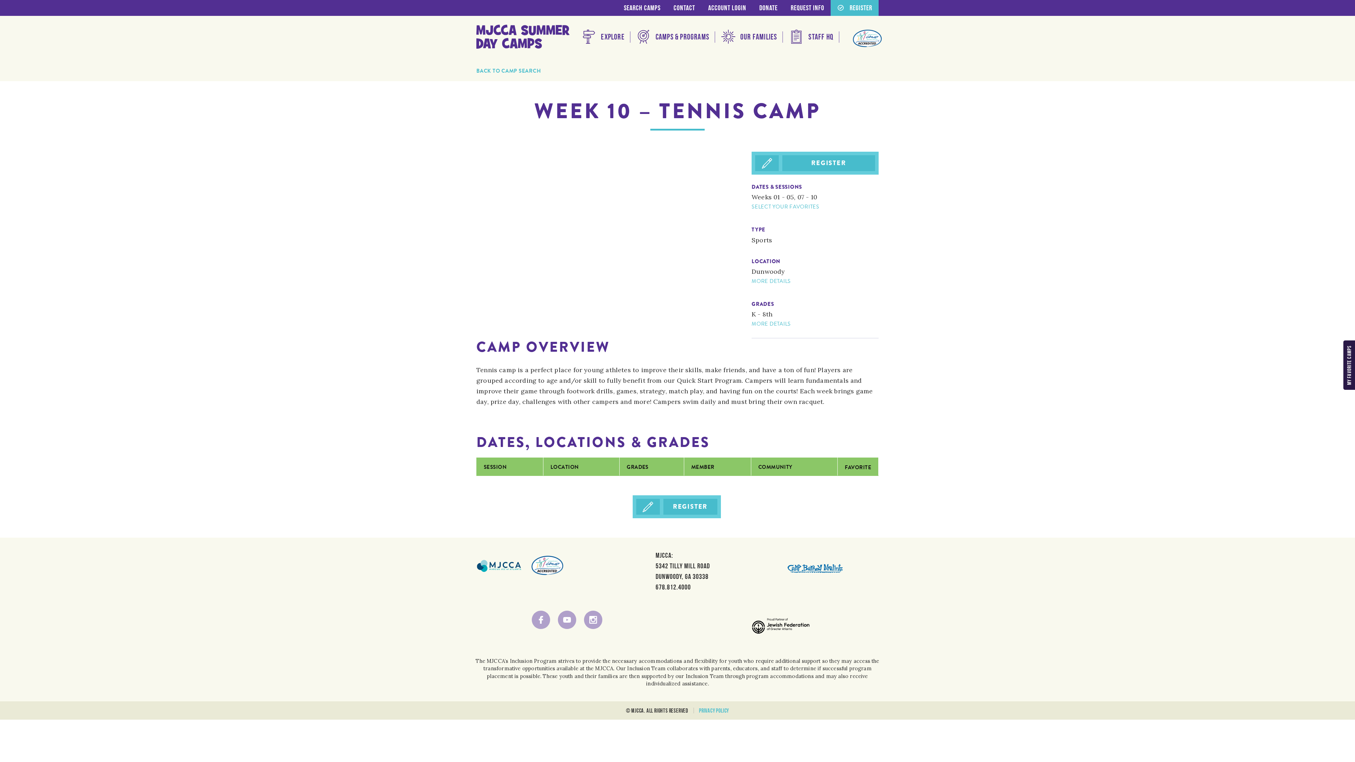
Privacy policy (714, 710)
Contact (684, 8)
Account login (727, 8)
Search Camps (642, 8)
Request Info (807, 8)
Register (828, 163)
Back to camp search (508, 71)
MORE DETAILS (771, 281)
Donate (768, 8)
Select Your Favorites (785, 206)
